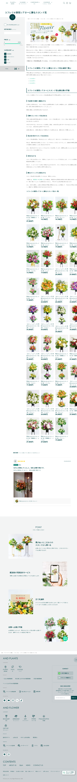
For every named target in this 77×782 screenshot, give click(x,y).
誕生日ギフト (6, 737)
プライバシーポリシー (55, 771)
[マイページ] (67, 3)
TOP (4, 765)
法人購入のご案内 (20, 771)
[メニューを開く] (7, 3)
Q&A (21, 765)
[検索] (64, 3)
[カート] (70, 3)
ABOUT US (12, 765)
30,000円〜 (32, 83)
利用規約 (12, 771)
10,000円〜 (32, 78)
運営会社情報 (6, 771)
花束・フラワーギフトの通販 (33, 18)
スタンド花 (43, 18)
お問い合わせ (46, 771)
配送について (38, 771)
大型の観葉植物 (38, 678)
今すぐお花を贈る (25, 737)
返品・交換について (29, 771)
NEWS (28, 765)
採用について (6, 775)
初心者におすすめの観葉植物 (23, 678)
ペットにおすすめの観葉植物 (10, 683)
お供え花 (15, 737)
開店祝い (35, 179)
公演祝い (41, 179)
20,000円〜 (32, 80)
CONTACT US (38, 765)
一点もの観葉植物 (7, 678)
